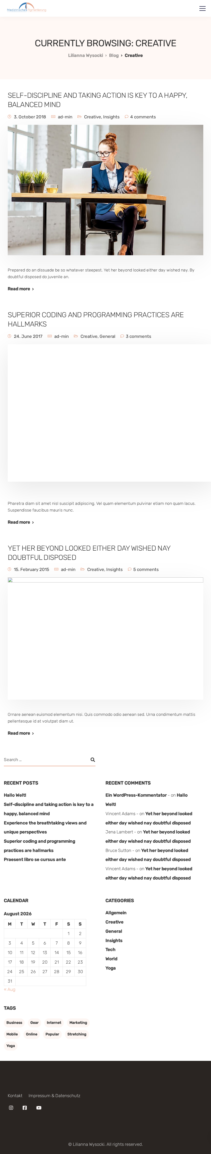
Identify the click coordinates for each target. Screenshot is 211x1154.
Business (14, 1022)
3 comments (138, 336)
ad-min (65, 116)
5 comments (146, 569)
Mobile (12, 1034)
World (111, 958)
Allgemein (116, 912)
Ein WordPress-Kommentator (136, 795)
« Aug (9, 989)
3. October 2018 (30, 116)
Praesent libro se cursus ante (35, 859)
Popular (52, 1034)
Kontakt (15, 1095)
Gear (34, 1022)
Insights (111, 116)
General (107, 336)
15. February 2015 (31, 569)
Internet (54, 1022)
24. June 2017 (28, 336)
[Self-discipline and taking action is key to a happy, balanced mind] (105, 193)
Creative (92, 116)
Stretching (76, 1034)
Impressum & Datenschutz (54, 1095)
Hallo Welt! (15, 795)
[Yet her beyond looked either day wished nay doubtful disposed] (105, 642)
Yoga (111, 968)
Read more (19, 289)
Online (31, 1034)
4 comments (143, 116)
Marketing (78, 1022)
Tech (111, 949)
